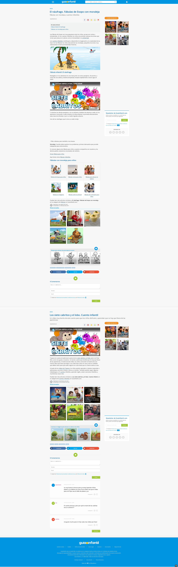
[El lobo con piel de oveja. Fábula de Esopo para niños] (58, 243)
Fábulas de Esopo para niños (58, 177)
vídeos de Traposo (64, 368)
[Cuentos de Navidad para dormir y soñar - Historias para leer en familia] (75, 226)
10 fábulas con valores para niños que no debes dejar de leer (57, 417)
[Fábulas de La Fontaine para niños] (91, 187)
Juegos (73, 267)
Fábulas (63, 202)
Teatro (67, 444)
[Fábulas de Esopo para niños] (58, 170)
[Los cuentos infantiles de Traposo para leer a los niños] (58, 402)
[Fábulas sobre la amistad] (75, 187)
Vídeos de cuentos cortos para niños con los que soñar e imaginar (92, 417)
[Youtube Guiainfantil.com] (123, 132)
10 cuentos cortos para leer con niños (74, 400)
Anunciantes (108, 546)
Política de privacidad (80, 546)
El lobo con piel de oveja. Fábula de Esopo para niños (57, 241)
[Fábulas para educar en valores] (91, 170)
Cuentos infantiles (55, 220)
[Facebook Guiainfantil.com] (110, 132)
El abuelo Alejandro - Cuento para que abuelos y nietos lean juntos (111, 29)
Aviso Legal (91, 546)
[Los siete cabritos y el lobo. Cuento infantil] (58, 226)
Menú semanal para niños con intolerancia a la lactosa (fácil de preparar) (110, 42)
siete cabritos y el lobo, (84, 358)
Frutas (87, 220)
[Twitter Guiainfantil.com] (120, 132)
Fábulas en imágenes (58, 194)
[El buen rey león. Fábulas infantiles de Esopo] (75, 243)
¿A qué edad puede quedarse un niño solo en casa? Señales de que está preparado (92, 399)
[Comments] (98, 20)
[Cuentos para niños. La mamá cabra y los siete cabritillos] (75, 420)
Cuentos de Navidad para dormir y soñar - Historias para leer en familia (75, 224)
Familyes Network (78, 560)
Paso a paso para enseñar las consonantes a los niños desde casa (123, 29)
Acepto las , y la (68, 297)
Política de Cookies (81, 297)
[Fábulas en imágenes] (58, 187)
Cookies (69, 546)
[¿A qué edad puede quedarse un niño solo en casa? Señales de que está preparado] (92, 402)
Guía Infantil (89, 560)
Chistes (56, 444)
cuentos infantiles (57, 41)
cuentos (62, 372)
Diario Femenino (100, 560)
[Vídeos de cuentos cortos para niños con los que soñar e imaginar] (92, 420)
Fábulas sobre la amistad (75, 194)
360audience (93, 563)
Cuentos (70, 220)
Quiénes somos (60, 546)
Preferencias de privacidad (61, 297)
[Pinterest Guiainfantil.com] (114, 132)
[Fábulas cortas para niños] (75, 170)
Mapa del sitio (117, 546)
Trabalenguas (68, 267)
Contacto (99, 546)
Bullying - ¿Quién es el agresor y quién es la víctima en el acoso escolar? (123, 42)
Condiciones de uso (71, 297)
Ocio (51, 8)
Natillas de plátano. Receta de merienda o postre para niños (91, 224)
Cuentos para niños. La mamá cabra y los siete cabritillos (74, 417)
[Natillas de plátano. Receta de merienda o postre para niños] (92, 226)
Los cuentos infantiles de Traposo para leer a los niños (57, 400)
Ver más (96, 531)
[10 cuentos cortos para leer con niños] (75, 402)
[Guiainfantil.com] (68, 3)
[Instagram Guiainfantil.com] (117, 132)
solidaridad (85, 38)
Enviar (96, 301)
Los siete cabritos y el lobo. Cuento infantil (56, 223)
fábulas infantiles (65, 157)
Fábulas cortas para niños (75, 177)
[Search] (115, 2)
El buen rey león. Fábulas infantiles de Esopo (74, 240)
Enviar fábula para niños (57, 154)
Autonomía (88, 395)
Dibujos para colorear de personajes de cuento (62, 250)
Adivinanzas (52, 267)
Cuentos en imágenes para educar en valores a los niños (65, 426)
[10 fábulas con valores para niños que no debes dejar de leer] (58, 420)
